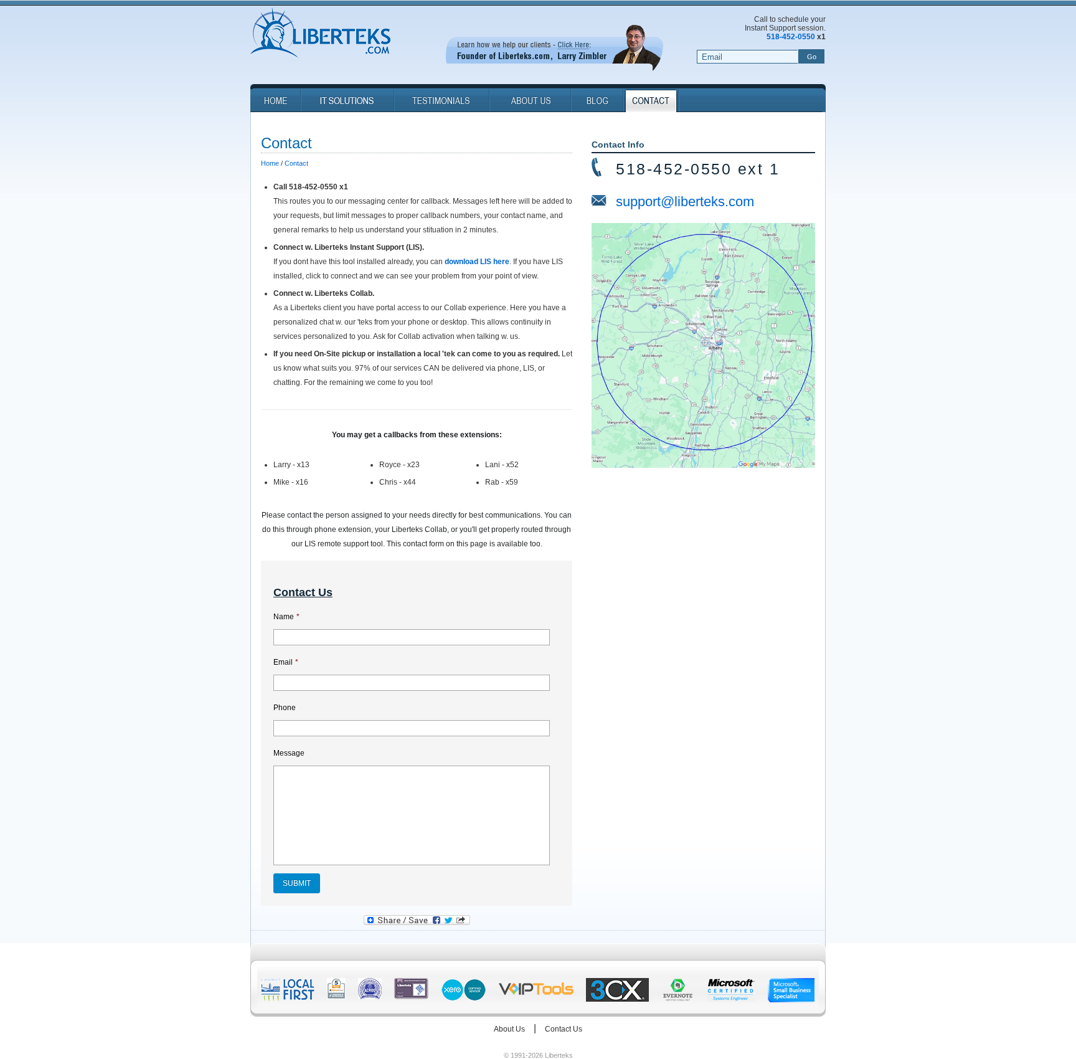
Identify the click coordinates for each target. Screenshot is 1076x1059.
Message (288, 753)
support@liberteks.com (685, 201)
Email (285, 662)
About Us (509, 1029)
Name (286, 616)
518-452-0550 (791, 36)
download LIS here (477, 261)
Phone (284, 707)
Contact (296, 163)
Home (270, 163)
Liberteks (320, 34)
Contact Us (563, 1029)
